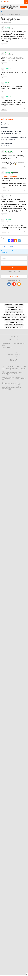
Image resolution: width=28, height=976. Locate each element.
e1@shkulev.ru (18, 384)
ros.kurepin (8, 151)
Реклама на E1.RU (19, 343)
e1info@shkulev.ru (17, 387)
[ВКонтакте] (9, 240)
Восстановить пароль (14, 271)
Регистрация (14, 276)
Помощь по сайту (7, 347)
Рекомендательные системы (8, 391)
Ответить (4, 44)
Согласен (23, 7)
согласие (3, 8)
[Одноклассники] (15, 240)
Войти (14, 268)
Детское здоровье (16, 14)
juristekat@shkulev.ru (6, 388)
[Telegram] (19, 240)
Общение (3, 14)
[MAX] (12, 240)
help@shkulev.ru (11, 389)
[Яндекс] (14, 284)
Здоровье (9, 14)
